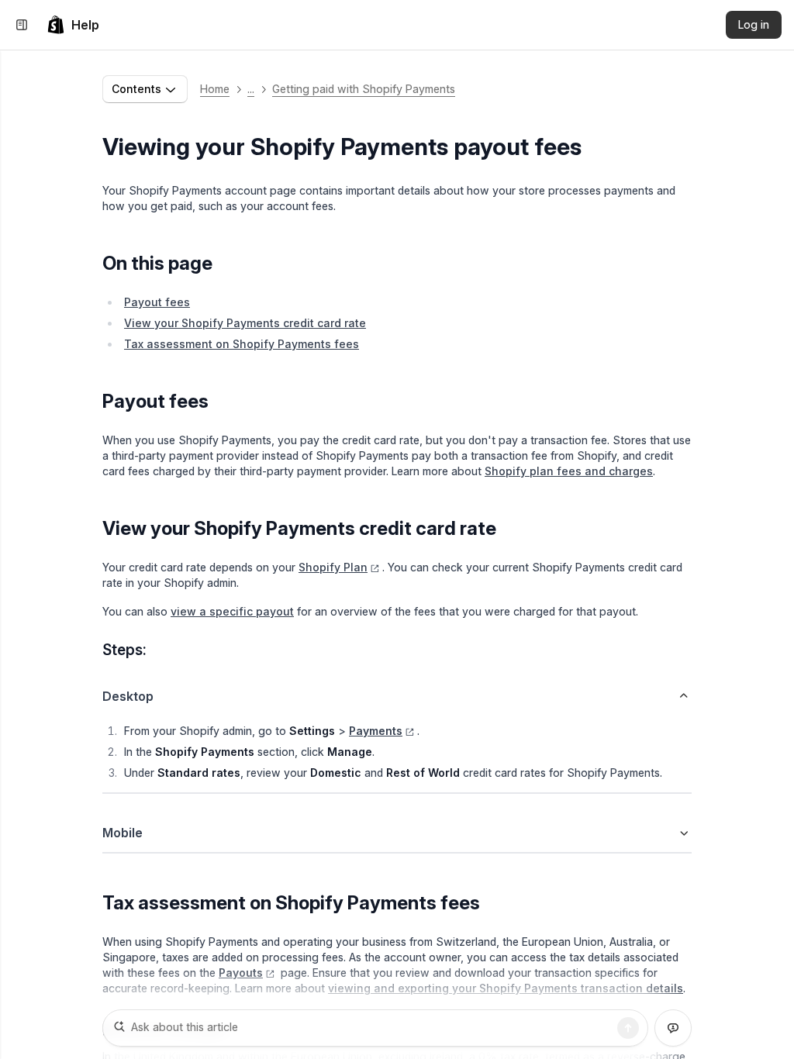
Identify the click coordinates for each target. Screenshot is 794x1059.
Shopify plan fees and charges (569, 471)
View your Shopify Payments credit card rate (245, 322)
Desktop (128, 696)
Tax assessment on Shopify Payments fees (241, 343)
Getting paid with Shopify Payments (363, 88)
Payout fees (157, 302)
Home (215, 88)
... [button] (250, 88)
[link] (73, 25)
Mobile (122, 832)
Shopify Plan (333, 567)
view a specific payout (232, 611)
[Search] (628, 1028)
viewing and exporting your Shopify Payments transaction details (505, 988)
